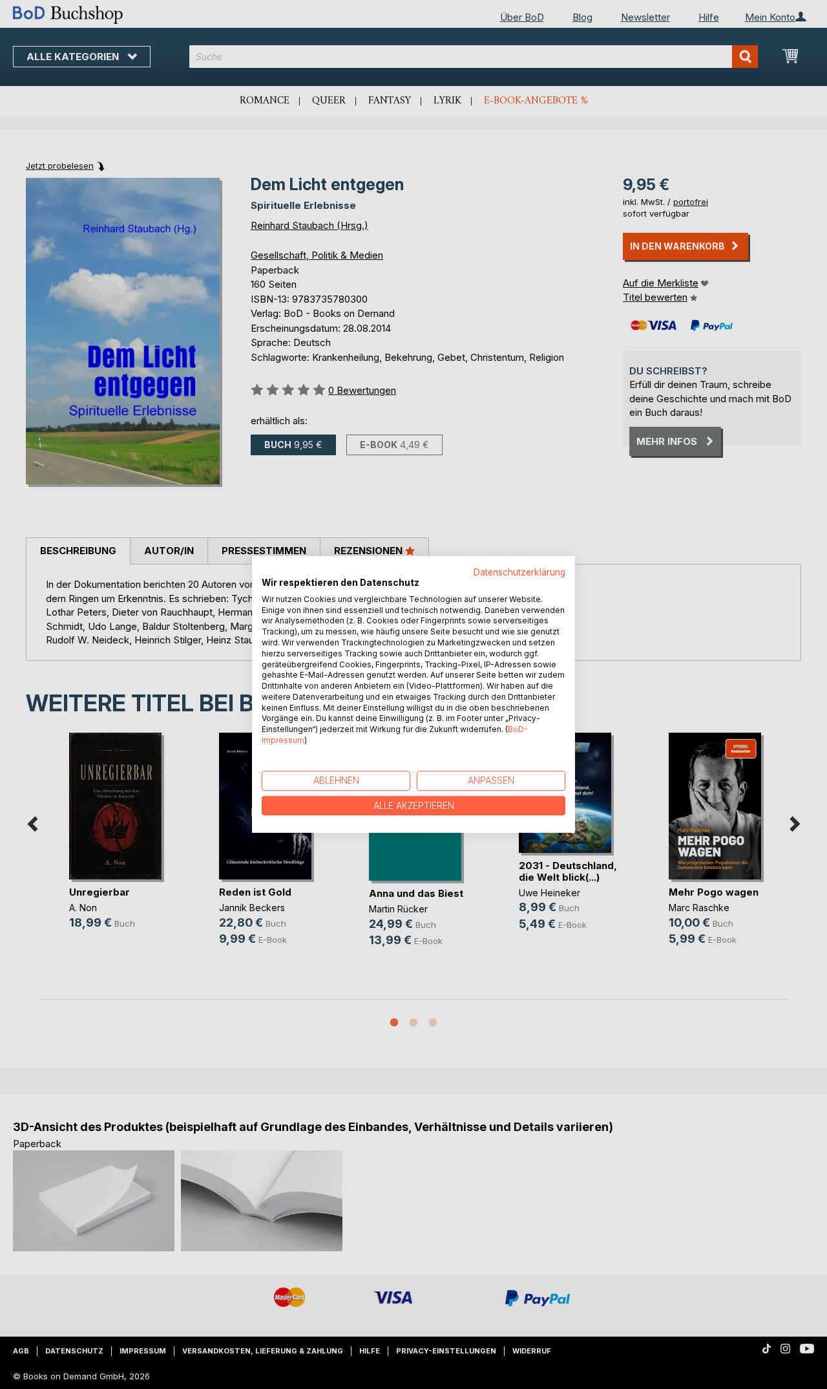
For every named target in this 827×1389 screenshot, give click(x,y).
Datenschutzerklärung (519, 572)
